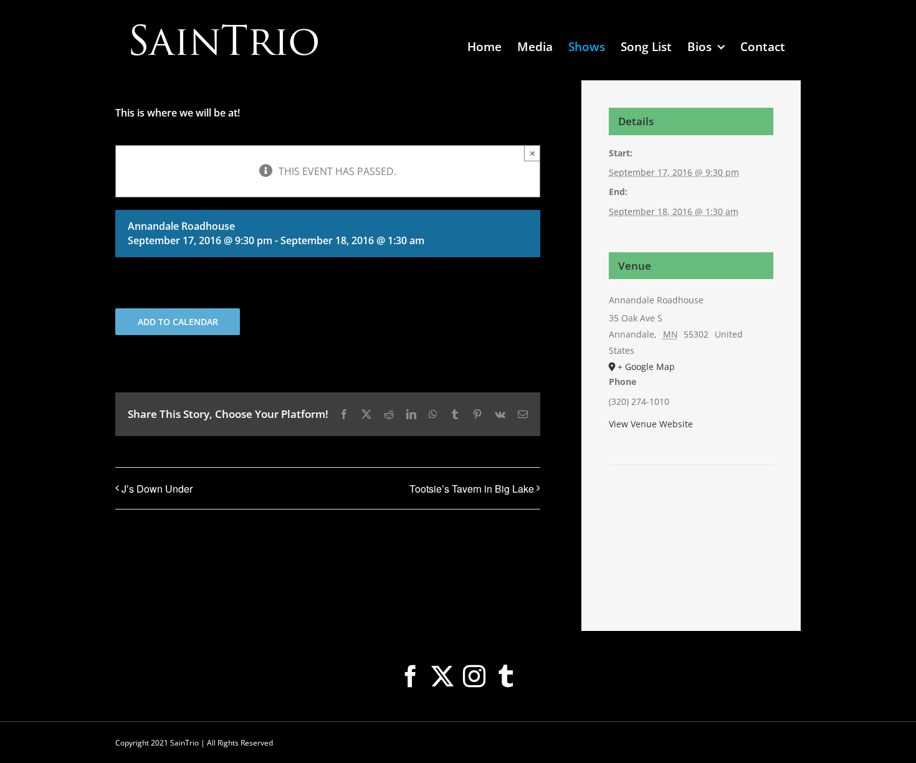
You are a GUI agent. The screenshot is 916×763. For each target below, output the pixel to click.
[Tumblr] (506, 676)
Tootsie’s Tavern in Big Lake (471, 488)
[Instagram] (474, 676)
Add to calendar (178, 321)
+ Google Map (646, 366)
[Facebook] (410, 676)
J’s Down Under (157, 488)
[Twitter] (442, 676)
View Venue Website (651, 424)
